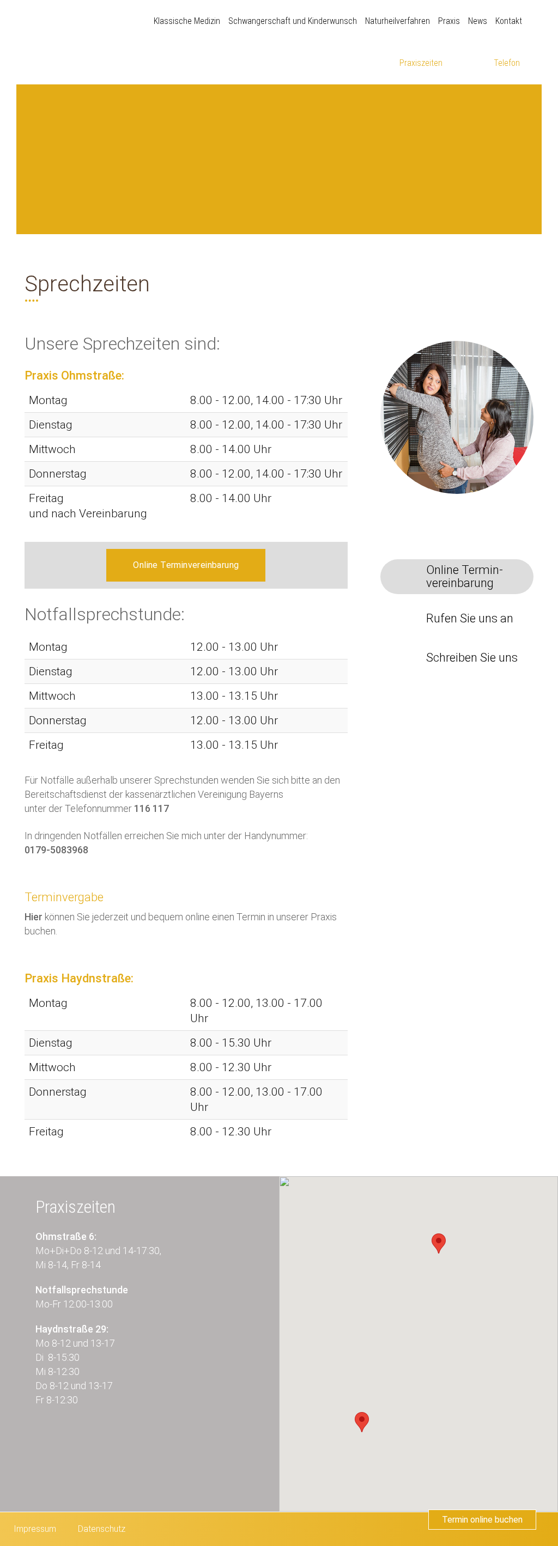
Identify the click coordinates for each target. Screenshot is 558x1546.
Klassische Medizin (187, 21)
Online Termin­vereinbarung (464, 577)
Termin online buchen (482, 1519)
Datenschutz (101, 1529)
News (477, 21)
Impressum (35, 1529)
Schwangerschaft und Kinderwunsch (292, 21)
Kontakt (508, 21)
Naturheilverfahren (397, 21)
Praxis (449, 21)
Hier (34, 916)
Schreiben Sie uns (472, 657)
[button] (438, 1243)
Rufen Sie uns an (469, 618)
